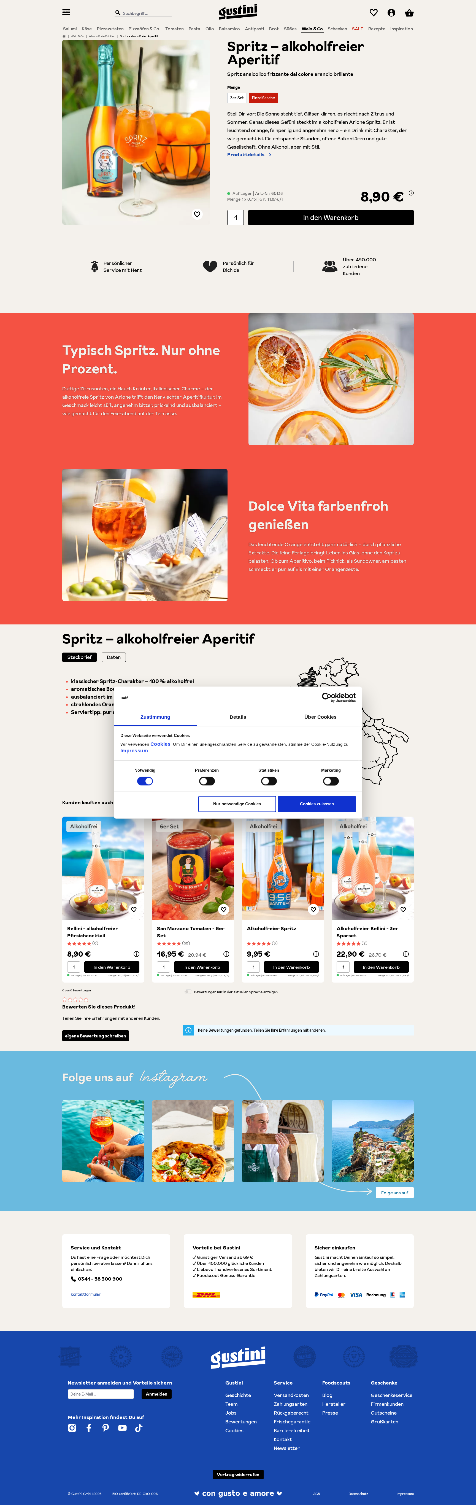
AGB (316, 1493)
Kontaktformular (86, 1294)
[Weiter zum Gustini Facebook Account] (89, 1428)
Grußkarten (384, 1421)
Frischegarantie (292, 1421)
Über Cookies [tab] (320, 717)
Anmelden (156, 1394)
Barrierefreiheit (292, 1430)
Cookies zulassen (317, 804)
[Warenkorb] (409, 13)
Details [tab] (238, 717)
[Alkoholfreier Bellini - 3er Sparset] (373, 868)
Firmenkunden (387, 1404)
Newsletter (287, 1448)
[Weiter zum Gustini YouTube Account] (122, 1428)
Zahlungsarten (290, 1404)
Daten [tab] (114, 657)
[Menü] (66, 13)
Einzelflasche (263, 98)
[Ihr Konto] (391, 13)
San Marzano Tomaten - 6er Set (191, 932)
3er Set (237, 98)
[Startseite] (64, 36)
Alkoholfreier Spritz (271, 928)
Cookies (160, 744)
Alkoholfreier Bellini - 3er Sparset (367, 932)
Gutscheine (384, 1412)
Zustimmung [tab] (155, 717)
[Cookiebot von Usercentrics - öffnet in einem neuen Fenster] (332, 697)
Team (231, 1404)
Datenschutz (358, 1493)
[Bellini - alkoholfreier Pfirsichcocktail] (103, 868)
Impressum (134, 750)
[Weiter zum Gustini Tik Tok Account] (139, 1428)
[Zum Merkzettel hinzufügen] (197, 214)
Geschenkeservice (391, 1395)
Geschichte (238, 1395)
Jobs (231, 1412)
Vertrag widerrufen (238, 1474)
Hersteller (334, 1404)
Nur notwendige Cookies (237, 804)
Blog (327, 1395)
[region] (136, 132)
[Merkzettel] (373, 13)
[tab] (79, 657)
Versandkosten (291, 1395)
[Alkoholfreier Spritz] (283, 868)
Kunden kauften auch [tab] (87, 802)
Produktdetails (245, 154)
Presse (330, 1412)
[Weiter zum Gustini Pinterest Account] (105, 1428)
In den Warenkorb (331, 217)
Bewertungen (241, 1421)
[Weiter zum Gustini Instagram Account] (72, 1428)
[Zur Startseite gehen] (238, 12)
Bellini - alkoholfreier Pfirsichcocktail (92, 932)
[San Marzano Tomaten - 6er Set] (193, 868)
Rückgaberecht (291, 1412)
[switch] (207, 781)
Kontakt (283, 1439)
